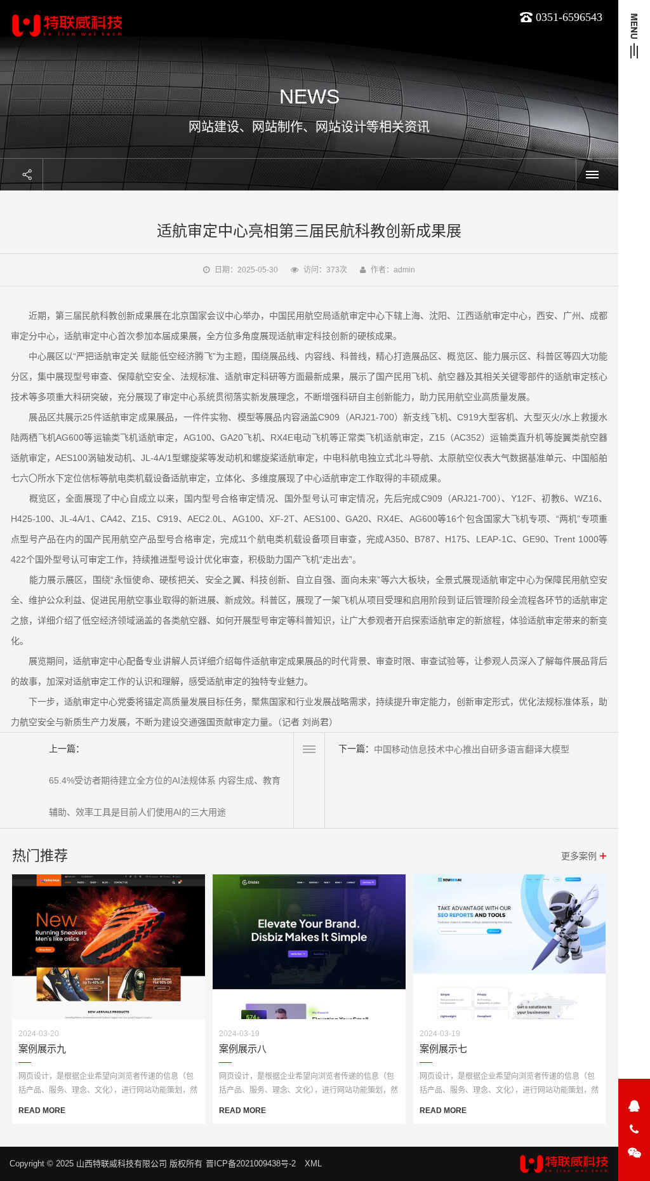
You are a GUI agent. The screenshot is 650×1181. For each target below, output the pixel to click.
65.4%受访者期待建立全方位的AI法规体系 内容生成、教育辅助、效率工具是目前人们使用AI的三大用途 (165, 796)
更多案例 (579, 856)
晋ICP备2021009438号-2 (251, 1163)
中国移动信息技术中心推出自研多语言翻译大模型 (471, 749)
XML (313, 1163)
